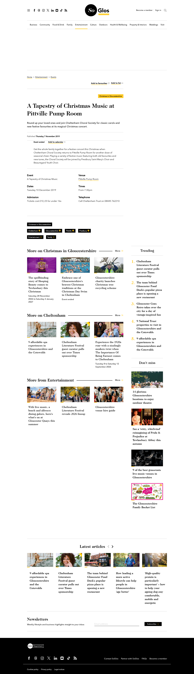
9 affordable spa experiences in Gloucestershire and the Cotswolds (149, 344)
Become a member (144, 10)
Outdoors (103, 25)
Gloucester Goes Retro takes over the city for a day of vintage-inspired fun (149, 309)
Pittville (69, 231)
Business (33, 25)
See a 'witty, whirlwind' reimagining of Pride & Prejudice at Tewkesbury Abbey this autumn (147, 436)
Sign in (158, 10)
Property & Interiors (138, 25)
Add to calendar (55, 142)
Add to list (116, 83)
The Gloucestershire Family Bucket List (145, 505)
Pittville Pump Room (89, 179)
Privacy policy (46, 669)
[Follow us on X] (47, 10)
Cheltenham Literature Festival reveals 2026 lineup (73, 410)
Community (45, 25)
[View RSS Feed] (65, 10)
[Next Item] (112, 547)
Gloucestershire (52, 231)
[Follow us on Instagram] (43, 10)
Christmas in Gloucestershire (110, 96)
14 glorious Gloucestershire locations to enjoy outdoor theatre (143, 397)
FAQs (144, 658)
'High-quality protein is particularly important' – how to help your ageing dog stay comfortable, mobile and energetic (155, 588)
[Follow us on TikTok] (61, 10)
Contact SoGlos (111, 658)
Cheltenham (33, 231)
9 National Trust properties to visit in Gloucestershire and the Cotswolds (149, 326)
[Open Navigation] (28, 10)
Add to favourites (99, 83)
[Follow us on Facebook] (34, 10)
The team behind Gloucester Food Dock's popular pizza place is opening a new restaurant (149, 290)
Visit (162, 25)
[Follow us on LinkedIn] (52, 10)
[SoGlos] (97, 10)
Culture (93, 25)
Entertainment (81, 25)
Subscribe (151, 624)
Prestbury (83, 231)
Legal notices (59, 669)
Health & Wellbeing (118, 25)
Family (69, 25)
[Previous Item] (108, 547)
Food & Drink (58, 25)
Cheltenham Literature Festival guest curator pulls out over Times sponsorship (73, 349)
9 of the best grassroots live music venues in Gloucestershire (147, 473)
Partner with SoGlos (130, 658)
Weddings (153, 25)
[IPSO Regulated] (36, 646)
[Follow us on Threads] (39, 10)
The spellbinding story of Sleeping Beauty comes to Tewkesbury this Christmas (38, 284)
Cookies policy (32, 669)
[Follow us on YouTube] (56, 10)
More (117, 251)
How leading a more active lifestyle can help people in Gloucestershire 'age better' (126, 582)
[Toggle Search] (165, 10)
